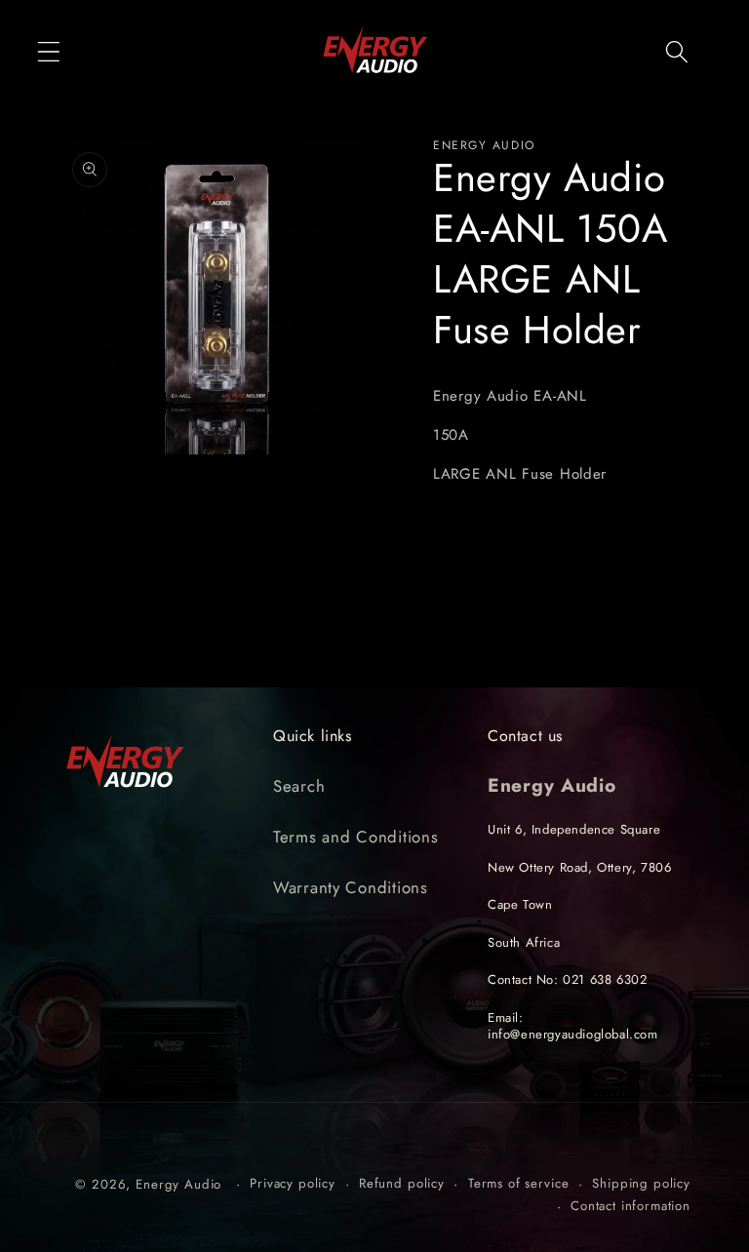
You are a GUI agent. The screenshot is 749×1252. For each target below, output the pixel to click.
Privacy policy (292, 1183)
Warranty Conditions (350, 887)
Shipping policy (641, 1183)
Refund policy (402, 1183)
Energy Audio (178, 1184)
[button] (49, 51)
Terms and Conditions (355, 836)
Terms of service (518, 1183)
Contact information (630, 1205)
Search (299, 786)
